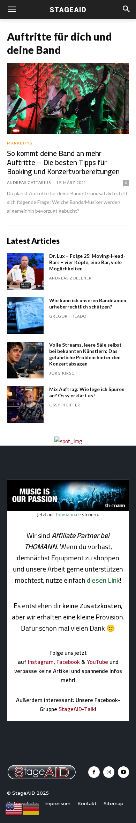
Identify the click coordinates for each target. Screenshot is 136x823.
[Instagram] (108, 772)
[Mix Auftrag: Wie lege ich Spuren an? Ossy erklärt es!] (25, 404)
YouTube (97, 662)
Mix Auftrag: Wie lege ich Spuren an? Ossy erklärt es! (86, 392)
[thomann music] (68, 509)
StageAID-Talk (77, 709)
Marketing (20, 143)
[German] (31, 808)
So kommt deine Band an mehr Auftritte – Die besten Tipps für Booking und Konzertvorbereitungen (63, 162)
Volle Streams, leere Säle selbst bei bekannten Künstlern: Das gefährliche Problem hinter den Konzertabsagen (85, 354)
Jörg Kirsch (63, 373)
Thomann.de (68, 514)
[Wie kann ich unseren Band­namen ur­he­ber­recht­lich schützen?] (25, 315)
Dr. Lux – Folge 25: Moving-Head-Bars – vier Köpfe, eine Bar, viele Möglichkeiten (87, 262)
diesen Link (103, 580)
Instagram (41, 662)
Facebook (68, 662)
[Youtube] (123, 772)
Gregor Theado (67, 316)
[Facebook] (93, 772)
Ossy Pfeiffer (64, 405)
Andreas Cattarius (29, 182)
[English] (14, 808)
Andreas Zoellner (70, 278)
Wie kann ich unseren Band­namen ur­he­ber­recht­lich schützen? (87, 303)
